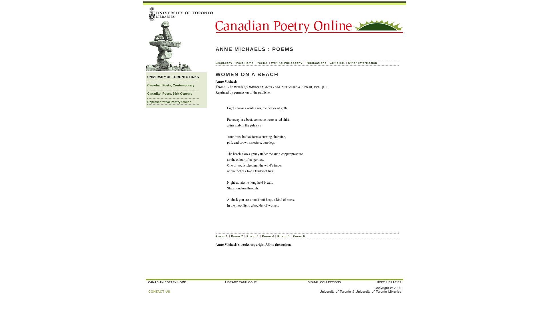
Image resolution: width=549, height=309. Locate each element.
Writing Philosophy (287, 62)
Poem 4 (268, 236)
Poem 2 (237, 236)
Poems (262, 62)
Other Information (362, 62)
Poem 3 (252, 236)
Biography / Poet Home (235, 62)
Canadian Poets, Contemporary (170, 85)
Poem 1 (222, 236)
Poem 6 (299, 236)
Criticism (337, 62)
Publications (316, 62)
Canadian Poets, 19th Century (169, 93)
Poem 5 (283, 236)
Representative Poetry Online (169, 102)
